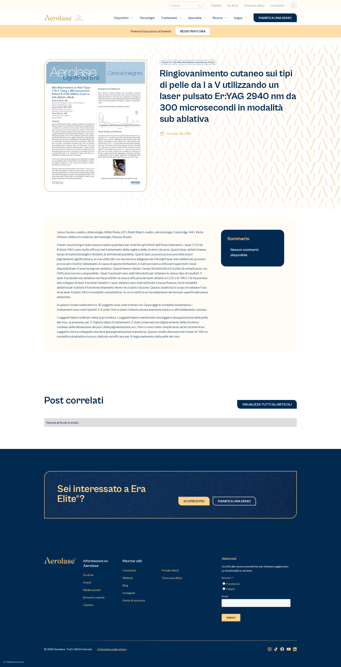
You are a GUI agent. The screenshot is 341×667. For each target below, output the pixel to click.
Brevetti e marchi (93, 597)
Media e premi (91, 590)
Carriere (88, 605)
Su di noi (233, 5)
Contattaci (277, 5)
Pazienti (216, 5)
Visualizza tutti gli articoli (267, 404)
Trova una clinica (254, 5)
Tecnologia (147, 18)
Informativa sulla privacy (112, 649)
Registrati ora (192, 31)
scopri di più (194, 501)
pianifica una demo (275, 18)
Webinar (128, 578)
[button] (123, 18)
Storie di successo (134, 600)
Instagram (129, 593)
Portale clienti (170, 570)
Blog (125, 585)
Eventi (87, 582)
